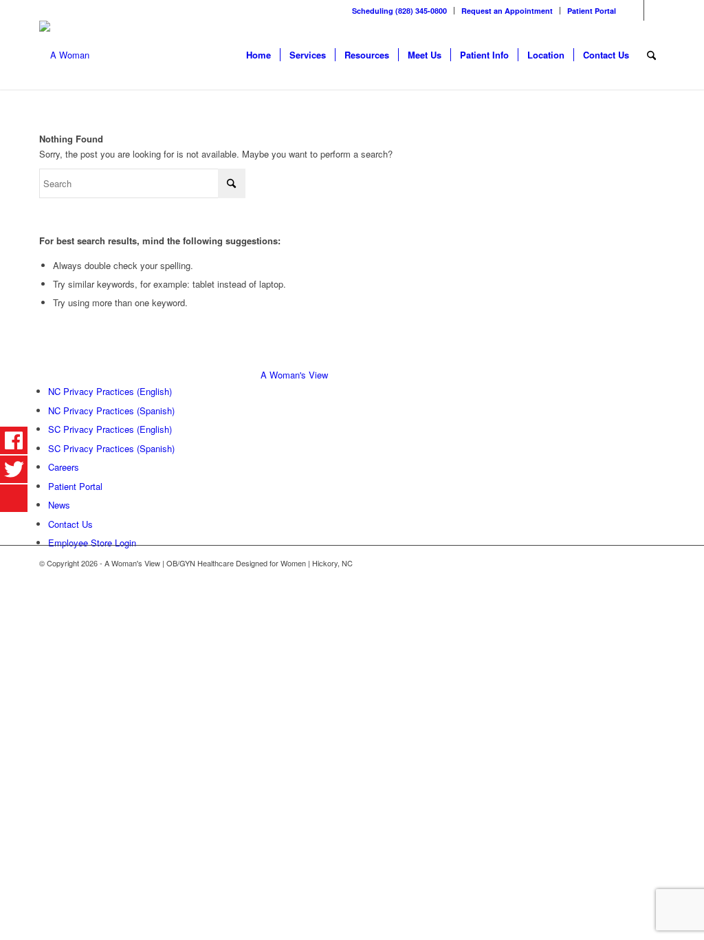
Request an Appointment (507, 11)
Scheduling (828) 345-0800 (399, 11)
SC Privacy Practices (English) (110, 429)
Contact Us (70, 524)
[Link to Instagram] (654, 10)
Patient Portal (591, 11)
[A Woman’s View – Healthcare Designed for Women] (64, 55)
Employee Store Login (92, 542)
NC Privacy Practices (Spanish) (111, 410)
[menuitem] (399, 10)
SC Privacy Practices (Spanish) (111, 448)
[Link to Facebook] (634, 10)
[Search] (651, 55)
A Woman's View (294, 374)
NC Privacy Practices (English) (110, 391)
